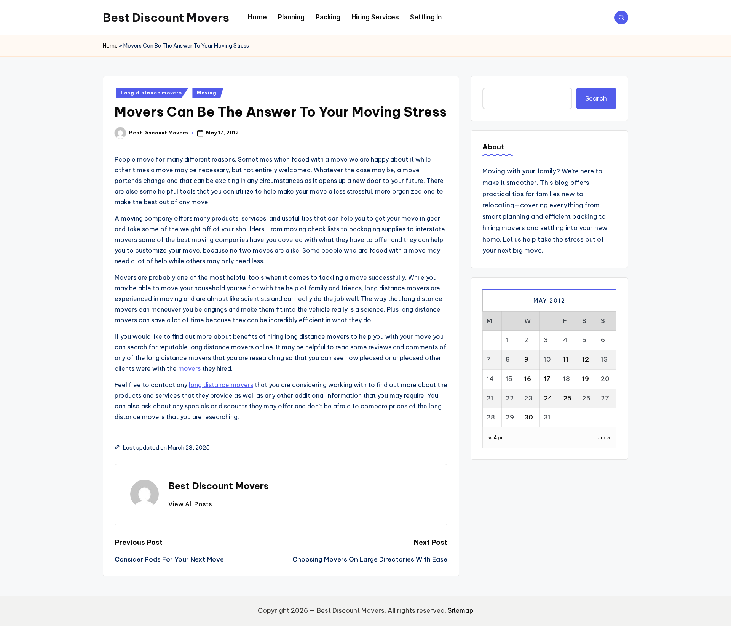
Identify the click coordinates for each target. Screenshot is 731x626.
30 (528, 417)
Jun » (604, 437)
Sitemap (461, 610)
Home (110, 45)
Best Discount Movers (166, 17)
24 (548, 398)
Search (596, 98)
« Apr (495, 437)
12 (585, 359)
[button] (190, 504)
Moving (206, 93)
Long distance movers (151, 93)
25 (567, 398)
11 (565, 359)
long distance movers (221, 385)
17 (547, 378)
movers (189, 368)
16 (527, 378)
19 (585, 378)
